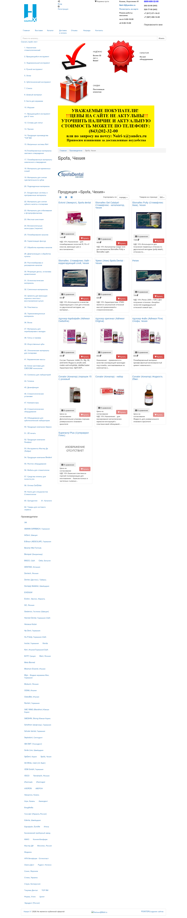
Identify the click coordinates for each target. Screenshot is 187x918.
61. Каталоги (46, 500)
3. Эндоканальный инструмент (37, 62)
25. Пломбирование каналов (36, 234)
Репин (135, 260)
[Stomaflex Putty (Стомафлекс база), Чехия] (148, 220)
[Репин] (148, 276)
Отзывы (74, 30)
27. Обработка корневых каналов (38, 247)
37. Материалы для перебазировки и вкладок (34, 330)
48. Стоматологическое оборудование (34, 410)
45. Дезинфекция (31, 387)
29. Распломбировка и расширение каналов (33, 263)
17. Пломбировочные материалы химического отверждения (38, 160)
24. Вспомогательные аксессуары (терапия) (33, 226)
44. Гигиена (29, 381)
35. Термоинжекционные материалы (34, 314)
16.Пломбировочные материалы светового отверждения (38, 151)
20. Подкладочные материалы (37, 186)
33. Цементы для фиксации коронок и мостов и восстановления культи (35, 298)
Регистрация (63, 9)
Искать (161, 38)
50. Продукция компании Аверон (38, 426)
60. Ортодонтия (30, 500)
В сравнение (68, 234)
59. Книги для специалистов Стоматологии (36, 492)
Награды (86, 30)
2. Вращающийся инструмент (36, 56)
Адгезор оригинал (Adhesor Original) (110, 320)
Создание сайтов (152, 911)
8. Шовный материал (33, 94)
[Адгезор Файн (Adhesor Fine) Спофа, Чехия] (148, 336)
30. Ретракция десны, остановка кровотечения (37, 272)
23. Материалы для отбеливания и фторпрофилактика (38, 211)
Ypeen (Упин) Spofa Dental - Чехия (109, 262)
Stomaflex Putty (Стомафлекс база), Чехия (147, 204)
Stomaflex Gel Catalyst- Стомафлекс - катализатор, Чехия (110, 205)
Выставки (39, 30)
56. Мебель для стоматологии (36, 470)
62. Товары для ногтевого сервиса (35, 508)
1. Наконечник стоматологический (32, 48)
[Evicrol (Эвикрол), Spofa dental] (75, 217)
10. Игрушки (29, 107)
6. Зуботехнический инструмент (37, 82)
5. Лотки (27, 75)
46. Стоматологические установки (34, 394)
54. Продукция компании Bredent (38, 457)
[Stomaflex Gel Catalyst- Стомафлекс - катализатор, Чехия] (111, 223)
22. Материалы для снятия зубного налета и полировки (36, 202)
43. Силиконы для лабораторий (37, 374)
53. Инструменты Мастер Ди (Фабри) (36, 449)
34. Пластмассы (31, 307)
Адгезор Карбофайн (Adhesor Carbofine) (74, 320)
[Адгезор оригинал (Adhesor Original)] (111, 336)
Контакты (99, 30)
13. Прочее (29, 129)
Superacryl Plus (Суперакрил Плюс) (74, 434)
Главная (63, 150)
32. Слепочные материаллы (36, 289)
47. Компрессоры (31, 402)
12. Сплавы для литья (33, 122)
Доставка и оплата (63, 31)
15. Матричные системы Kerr (36, 144)
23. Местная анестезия (34, 219)
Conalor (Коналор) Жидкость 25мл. (147, 378)
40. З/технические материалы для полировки (36, 351)
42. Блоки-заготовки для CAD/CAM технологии (34, 366)
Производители (75, 150)
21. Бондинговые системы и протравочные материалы (36, 193)
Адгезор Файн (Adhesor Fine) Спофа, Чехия (147, 320)
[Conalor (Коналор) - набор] (111, 391)
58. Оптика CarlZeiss (32, 485)
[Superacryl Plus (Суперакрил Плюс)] (75, 449)
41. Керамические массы (34, 359)
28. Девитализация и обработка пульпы (37, 254)
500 (161, 197)
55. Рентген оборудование (35, 463)
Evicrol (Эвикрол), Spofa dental (75, 202)
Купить (86, 238)
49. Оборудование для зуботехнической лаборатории (37, 419)
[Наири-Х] (38, 12)
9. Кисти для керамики (33, 101)
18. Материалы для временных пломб (37, 169)
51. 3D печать (30, 433)
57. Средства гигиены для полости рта (35, 477)
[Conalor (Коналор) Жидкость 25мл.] (148, 394)
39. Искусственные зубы (34, 344)
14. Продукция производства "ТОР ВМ (36, 136)
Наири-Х (27, 911)
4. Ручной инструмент (33, 69)
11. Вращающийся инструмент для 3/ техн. (37, 114)
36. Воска (28, 322)
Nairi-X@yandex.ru (127, 5)
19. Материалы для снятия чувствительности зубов (35, 178)
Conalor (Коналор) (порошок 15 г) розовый (75, 378)
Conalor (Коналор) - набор (109, 376)
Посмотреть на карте (128, 9)
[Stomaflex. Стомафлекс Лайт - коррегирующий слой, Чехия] (75, 278)
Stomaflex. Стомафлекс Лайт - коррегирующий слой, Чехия (75, 262)
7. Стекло (28, 88)
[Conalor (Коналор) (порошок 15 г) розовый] (75, 394)
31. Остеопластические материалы (34, 281)
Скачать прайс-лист (29, 41)
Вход (60, 4)
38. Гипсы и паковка (32, 337)
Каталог (50, 30)
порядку (122, 197)
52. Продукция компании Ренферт (34, 440)
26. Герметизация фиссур (35, 241)
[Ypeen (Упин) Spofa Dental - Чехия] (111, 278)
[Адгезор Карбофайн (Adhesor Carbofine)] (75, 336)
